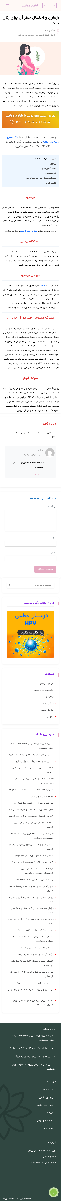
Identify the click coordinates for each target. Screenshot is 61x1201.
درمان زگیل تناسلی (44, 1105)
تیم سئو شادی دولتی (28, 35)
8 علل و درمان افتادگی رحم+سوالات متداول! (33, 862)
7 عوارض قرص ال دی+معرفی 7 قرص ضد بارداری (31, 816)
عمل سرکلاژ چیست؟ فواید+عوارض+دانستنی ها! (31, 809)
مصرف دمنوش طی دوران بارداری (41, 178)
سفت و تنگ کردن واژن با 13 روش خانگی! (35, 930)
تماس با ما (48, 1128)
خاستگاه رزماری (49, 168)
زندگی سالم (48, 703)
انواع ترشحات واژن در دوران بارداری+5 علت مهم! (31, 790)
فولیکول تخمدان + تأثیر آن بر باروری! (37, 948)
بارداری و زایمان (47, 683)
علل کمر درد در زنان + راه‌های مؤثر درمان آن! (33, 803)
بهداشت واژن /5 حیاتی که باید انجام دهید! (33, 880)
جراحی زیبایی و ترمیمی (43, 690)
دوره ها (49, 1113)
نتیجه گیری (51, 183)
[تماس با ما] (54, 1192)
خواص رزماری (50, 173)
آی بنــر (5, 1199)
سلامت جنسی (47, 710)
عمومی (50, 716)
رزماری (53, 163)
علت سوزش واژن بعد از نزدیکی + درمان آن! (34, 983)
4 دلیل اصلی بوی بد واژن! (42, 796)
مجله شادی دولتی (44, 1120)
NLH (43, 286)
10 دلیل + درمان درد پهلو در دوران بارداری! (34, 761)
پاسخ (37, 475)
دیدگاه (52, 506)
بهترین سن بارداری (29, 231)
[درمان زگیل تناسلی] (30, 634)
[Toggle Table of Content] (52, 158)
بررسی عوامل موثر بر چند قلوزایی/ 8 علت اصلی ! (31, 755)
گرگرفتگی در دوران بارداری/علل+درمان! (36, 954)
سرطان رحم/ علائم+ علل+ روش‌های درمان (34, 855)
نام (54, 537)
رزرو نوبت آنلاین (45, 1097)
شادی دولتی (14, 115)
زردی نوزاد (49, 697)
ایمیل (53, 553)
